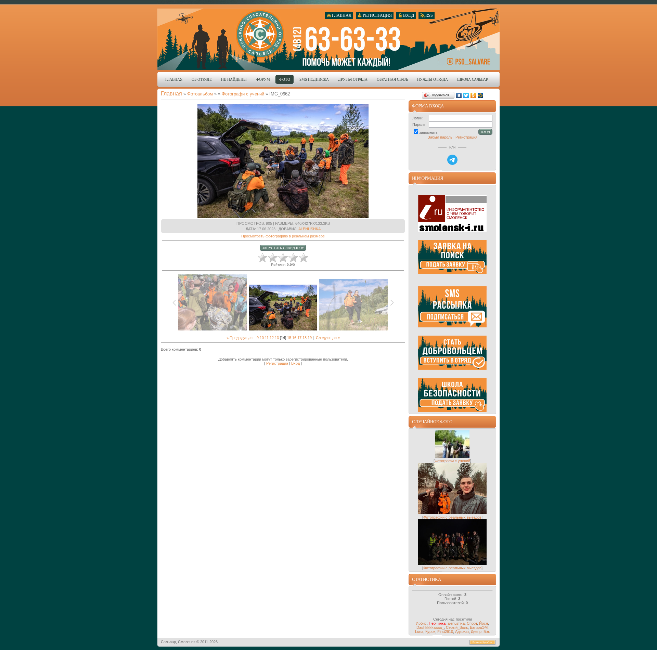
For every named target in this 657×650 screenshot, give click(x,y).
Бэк (487, 631)
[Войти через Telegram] (452, 160)
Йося (483, 623)
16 (294, 338)
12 (272, 338)
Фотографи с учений (243, 93)
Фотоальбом (200, 93)
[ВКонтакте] (459, 95)
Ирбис (421, 623)
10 (262, 338)
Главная (171, 93)
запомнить (428, 132)
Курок (430, 631)
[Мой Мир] (480, 95)
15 (289, 338)
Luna (419, 631)
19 (310, 338)
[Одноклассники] (473, 95)
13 (277, 338)
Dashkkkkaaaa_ (430, 627)
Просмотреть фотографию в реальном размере (283, 236)
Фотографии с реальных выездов (452, 517)
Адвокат (462, 631)
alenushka (309, 229)
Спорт (472, 623)
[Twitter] (466, 95)
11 (267, 338)
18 (304, 338)
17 (299, 338)
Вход (295, 363)
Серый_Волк (457, 627)
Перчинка (437, 623)
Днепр (476, 631)
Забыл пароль (440, 137)
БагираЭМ (479, 627)
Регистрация (277, 363)
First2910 (445, 631)
